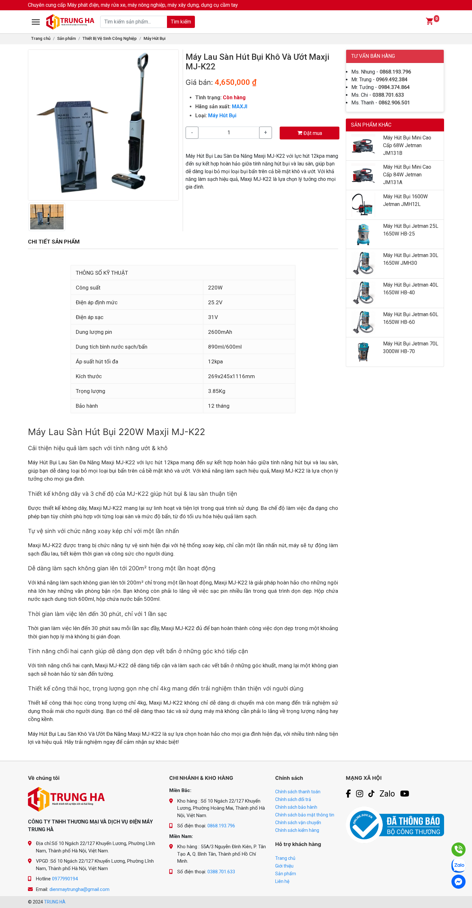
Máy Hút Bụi (154, 38)
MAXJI (239, 106)
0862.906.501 (394, 103)
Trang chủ (40, 38)
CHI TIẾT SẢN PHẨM (54, 241)
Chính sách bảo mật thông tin (304, 814)
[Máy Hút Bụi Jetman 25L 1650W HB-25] (363, 234)
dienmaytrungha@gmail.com (79, 889)
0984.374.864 (394, 87)
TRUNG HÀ (55, 901)
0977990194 (65, 879)
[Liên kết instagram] (359, 793)
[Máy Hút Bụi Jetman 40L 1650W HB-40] (363, 292)
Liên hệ (282, 881)
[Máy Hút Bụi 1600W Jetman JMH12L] (363, 204)
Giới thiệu (284, 865)
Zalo (387, 793)
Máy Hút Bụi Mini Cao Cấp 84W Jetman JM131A (407, 174)
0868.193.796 (395, 72)
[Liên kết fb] (348, 793)
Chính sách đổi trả (293, 799)
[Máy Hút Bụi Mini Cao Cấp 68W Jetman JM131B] (363, 145)
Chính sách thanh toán (297, 791)
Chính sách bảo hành (296, 807)
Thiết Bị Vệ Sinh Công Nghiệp (110, 38)
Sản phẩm (66, 38)
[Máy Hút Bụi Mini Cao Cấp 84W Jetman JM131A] (363, 175)
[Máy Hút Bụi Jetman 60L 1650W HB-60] (363, 322)
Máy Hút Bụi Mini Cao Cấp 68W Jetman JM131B (407, 145)
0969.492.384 (391, 79)
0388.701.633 (388, 95)
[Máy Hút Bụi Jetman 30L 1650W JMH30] (363, 263)
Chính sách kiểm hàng (297, 830)
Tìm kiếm (181, 22)
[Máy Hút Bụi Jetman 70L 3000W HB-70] (363, 352)
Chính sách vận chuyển (298, 822)
